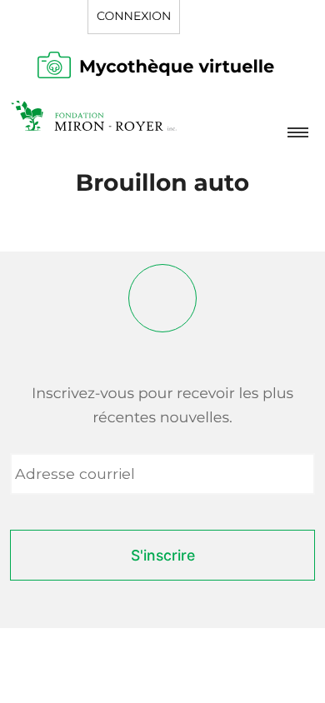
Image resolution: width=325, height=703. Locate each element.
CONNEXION (134, 15)
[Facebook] (162, 298)
